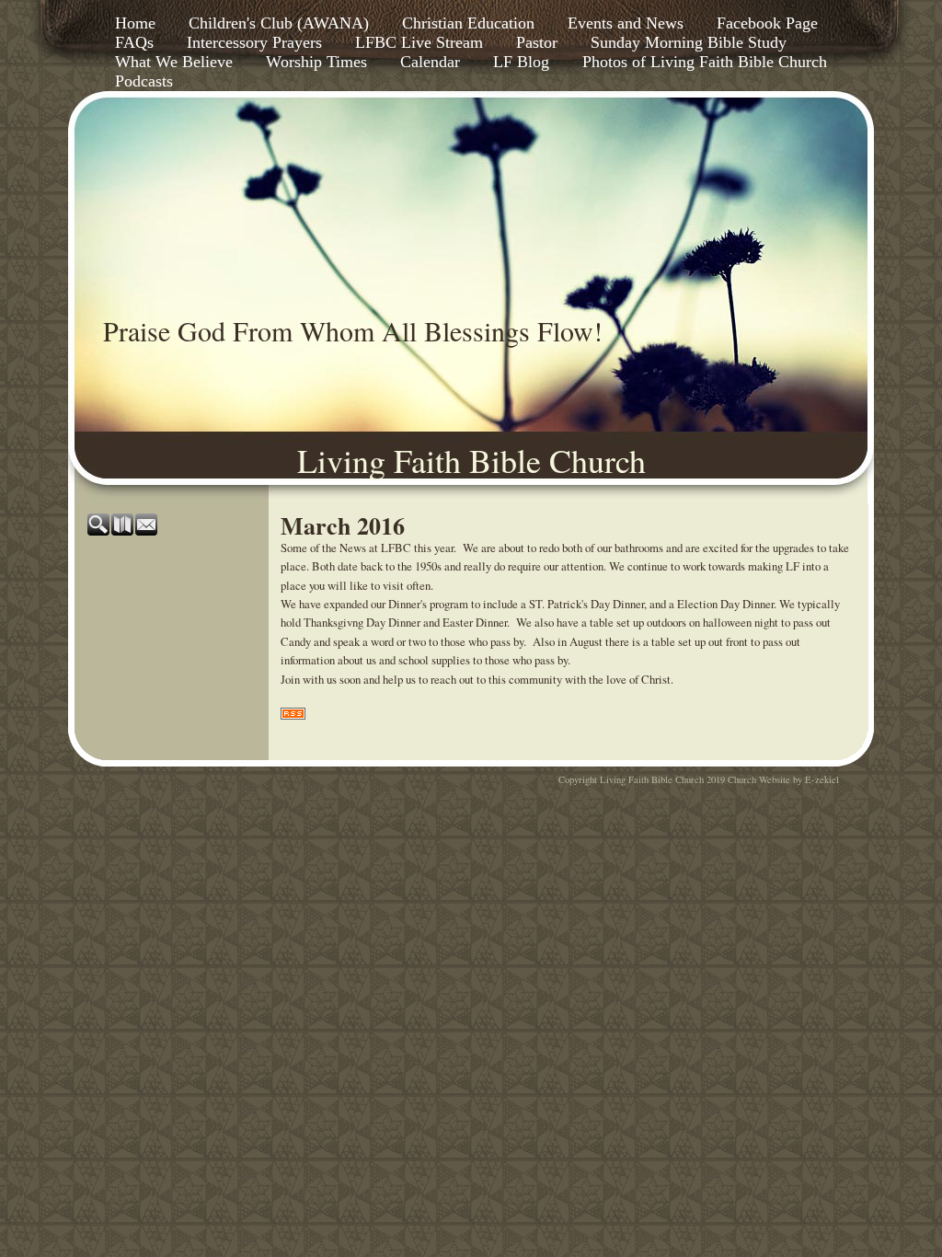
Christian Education (468, 23)
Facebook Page (767, 23)
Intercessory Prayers (254, 42)
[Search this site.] (99, 531)
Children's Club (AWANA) (279, 23)
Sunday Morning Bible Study (689, 42)
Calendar (430, 61)
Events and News (626, 23)
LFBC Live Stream (419, 42)
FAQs (134, 42)
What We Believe (174, 61)
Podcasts (144, 81)
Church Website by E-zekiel (783, 779)
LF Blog (521, 61)
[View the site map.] (123, 531)
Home (135, 23)
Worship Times (316, 61)
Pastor (536, 42)
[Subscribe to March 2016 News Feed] (293, 715)
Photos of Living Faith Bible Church (704, 61)
